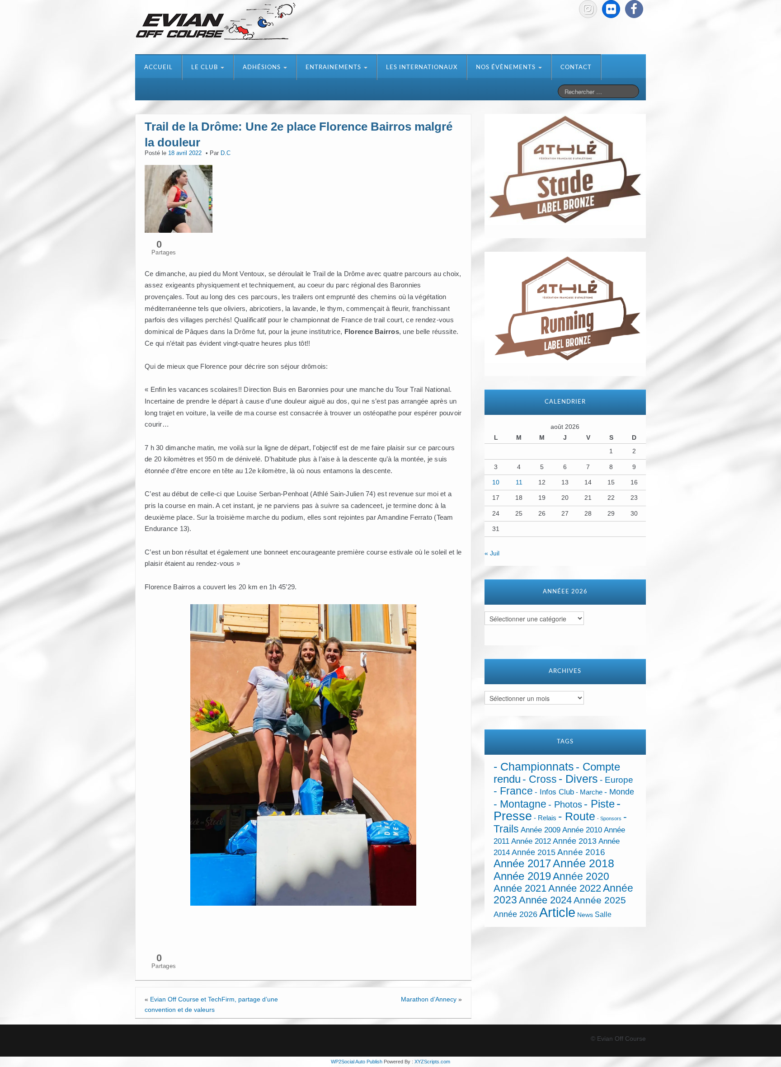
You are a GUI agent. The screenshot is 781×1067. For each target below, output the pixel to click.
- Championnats (534, 767)
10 (495, 482)
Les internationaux (421, 68)
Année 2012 (531, 841)
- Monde (619, 791)
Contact (576, 68)
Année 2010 (582, 830)
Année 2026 (515, 914)
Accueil (158, 68)
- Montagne (520, 804)
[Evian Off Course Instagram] (588, 9)
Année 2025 (600, 900)
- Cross (539, 779)
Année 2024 (545, 900)
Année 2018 (583, 863)
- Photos (565, 804)
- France (513, 791)
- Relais (545, 818)
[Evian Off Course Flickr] (611, 9)
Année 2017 (522, 863)
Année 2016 (581, 852)
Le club (205, 68)
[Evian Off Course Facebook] (634, 9)
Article (557, 912)
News (585, 915)
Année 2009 (540, 830)
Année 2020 (581, 876)
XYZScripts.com (432, 1061)
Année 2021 (520, 888)
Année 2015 (533, 852)
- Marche (589, 792)
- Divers (578, 778)
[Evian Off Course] (215, 22)
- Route (576, 816)
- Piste (599, 804)
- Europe (616, 780)
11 (519, 482)
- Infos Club (554, 792)
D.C (226, 153)
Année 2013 (575, 841)
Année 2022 (574, 888)
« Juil (492, 553)
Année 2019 (522, 876)
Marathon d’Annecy (428, 999)
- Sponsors (609, 818)
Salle (603, 914)
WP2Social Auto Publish (356, 1061)
